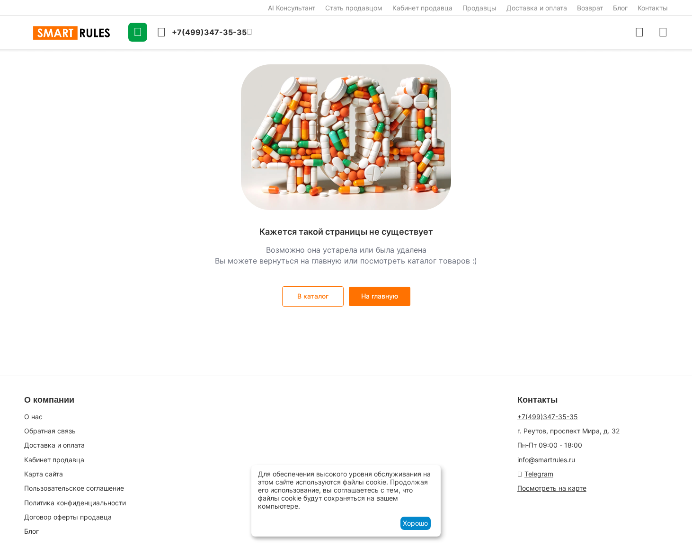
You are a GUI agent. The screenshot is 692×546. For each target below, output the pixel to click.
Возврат (590, 8)
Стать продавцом (353, 8)
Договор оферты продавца (68, 517)
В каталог (312, 296)
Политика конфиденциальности (75, 503)
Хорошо (415, 523)
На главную (379, 296)
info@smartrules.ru (546, 460)
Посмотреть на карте (551, 488)
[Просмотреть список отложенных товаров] (663, 32)
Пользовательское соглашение (74, 488)
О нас (33, 417)
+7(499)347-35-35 (547, 417)
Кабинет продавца (422, 8)
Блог (620, 8)
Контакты (653, 8)
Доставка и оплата (536, 8)
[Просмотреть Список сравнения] (639, 32)
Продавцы (479, 8)
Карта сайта (43, 474)
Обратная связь (50, 431)
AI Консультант (291, 8)
